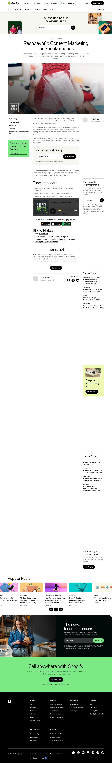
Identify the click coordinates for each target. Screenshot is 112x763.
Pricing (46, 3)
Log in (86, 3)
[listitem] (56, 594)
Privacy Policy (84, 648)
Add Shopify (89, 567)
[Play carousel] (56, 609)
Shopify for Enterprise (97, 714)
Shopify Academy (56, 714)
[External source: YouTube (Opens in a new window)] (83, 752)
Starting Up (27, 9)
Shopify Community (56, 717)
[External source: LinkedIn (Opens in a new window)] (97, 752)
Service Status (35, 720)
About (32, 704)
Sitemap (59, 754)
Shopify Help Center (56, 708)
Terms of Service (35, 754)
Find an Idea (18, 9)
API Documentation (76, 708)
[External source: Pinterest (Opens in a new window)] (102, 752)
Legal (32, 717)
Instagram (64, 237)
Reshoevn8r (43, 234)
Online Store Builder (56, 734)
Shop (91, 704)
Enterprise (54, 3)
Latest (45, 9)
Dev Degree (74, 711)
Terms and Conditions (89, 211)
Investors (33, 708)
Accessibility (34, 740)
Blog (9, 9)
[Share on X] (73, 280)
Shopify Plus (94, 711)
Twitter (56, 237)
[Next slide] (61, 609)
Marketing (37, 9)
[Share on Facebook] (68, 280)
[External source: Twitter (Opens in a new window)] (78, 752)
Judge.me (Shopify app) (58, 239)
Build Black (34, 737)
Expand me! (56, 268)
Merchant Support (56, 704)
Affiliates (33, 714)
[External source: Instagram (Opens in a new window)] (88, 752)
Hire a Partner (54, 711)
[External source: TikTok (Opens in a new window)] (93, 752)
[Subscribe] (73, 27)
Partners (33, 711)
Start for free (97, 3)
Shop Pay (93, 708)
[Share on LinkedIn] (77, 280)
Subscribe (98, 640)
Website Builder (55, 737)
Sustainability (34, 734)
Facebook (49, 237)
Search (99, 9)
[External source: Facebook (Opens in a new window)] (73, 752)
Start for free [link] (69, 156)
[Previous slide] (51, 609)
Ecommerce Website (56, 740)
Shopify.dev (74, 704)
